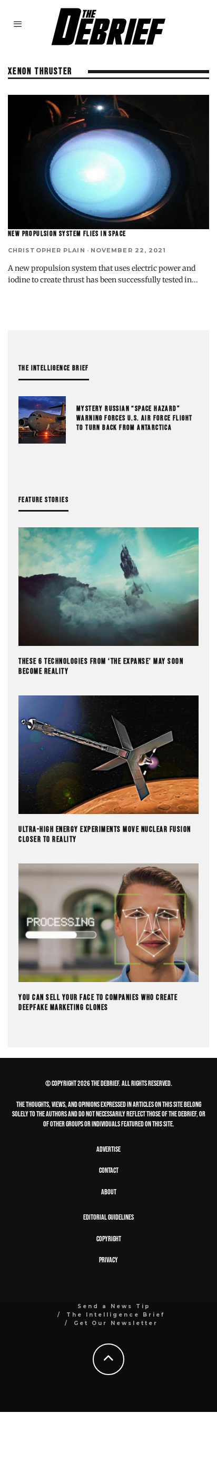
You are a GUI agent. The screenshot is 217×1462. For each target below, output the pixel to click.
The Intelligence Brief (115, 1314)
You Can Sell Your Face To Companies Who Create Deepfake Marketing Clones (97, 1003)
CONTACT (109, 1170)
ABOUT (108, 1192)
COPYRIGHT (108, 1238)
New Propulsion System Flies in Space (67, 233)
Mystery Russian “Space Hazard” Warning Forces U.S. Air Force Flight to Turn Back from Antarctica (134, 418)
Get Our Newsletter (116, 1323)
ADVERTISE (108, 1149)
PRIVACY (108, 1259)
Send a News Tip (114, 1306)
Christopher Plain (46, 250)
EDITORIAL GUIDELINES (108, 1217)
